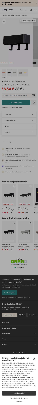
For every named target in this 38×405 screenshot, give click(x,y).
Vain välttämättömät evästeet (19, 398)
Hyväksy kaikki (19, 393)
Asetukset (19, 401)
